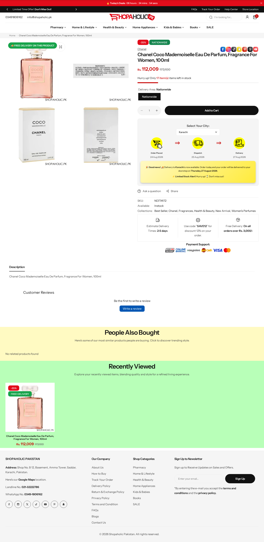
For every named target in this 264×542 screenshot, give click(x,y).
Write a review (132, 308)
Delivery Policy (101, 486)
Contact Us (99, 522)
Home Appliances (144, 486)
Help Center (231, 9)
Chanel (142, 49)
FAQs (194, 9)
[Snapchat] (63, 504)
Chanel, (174, 211)
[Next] (76, 9)
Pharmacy (139, 467)
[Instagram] (18, 504)
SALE (136, 504)
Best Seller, (161, 211)
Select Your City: (198, 126)
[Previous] (7, 9)
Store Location (250, 9)
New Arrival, (224, 211)
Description (17, 267)
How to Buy (99, 473)
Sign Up (240, 478)
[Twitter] (27, 504)
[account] (247, 17)
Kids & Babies (141, 492)
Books (137, 498)
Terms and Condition (105, 504)
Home (12, 35)
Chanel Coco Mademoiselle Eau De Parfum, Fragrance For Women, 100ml (30, 437)
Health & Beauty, (205, 211)
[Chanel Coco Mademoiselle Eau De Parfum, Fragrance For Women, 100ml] (30, 407)
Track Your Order (211, 9)
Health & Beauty (143, 479)
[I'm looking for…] (211, 17)
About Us (97, 467)
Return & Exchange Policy (108, 492)
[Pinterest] (54, 504)
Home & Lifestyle (143, 473)
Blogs (95, 516)
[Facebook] (9, 504)
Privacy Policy (100, 498)
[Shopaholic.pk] (132, 17)
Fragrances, (186, 211)
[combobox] (224, 17)
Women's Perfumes (244, 211)
